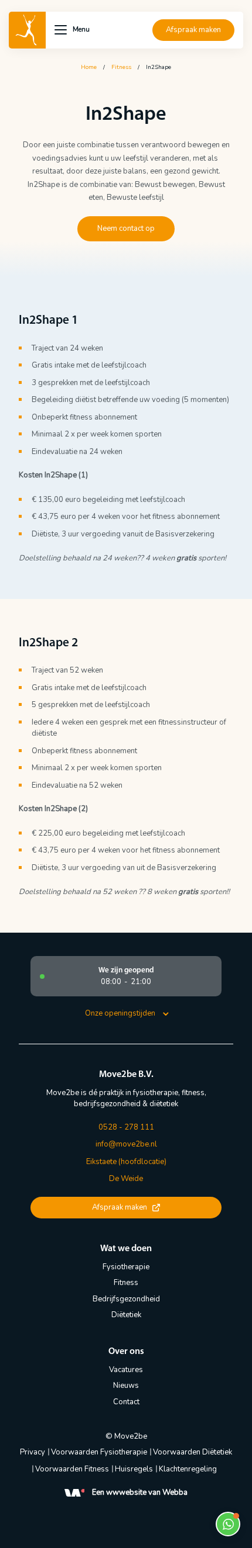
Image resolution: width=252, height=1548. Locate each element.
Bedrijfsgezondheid (126, 1299)
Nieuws (126, 1385)
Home (89, 67)
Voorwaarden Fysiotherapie (99, 1452)
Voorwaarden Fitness (72, 1469)
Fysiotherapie (126, 1267)
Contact (126, 1402)
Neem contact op (126, 228)
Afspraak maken (193, 30)
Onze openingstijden (120, 1013)
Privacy (32, 1452)
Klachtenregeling (188, 1469)
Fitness (121, 67)
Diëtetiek (126, 1315)
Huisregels (134, 1469)
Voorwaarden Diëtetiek (192, 1452)
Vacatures (126, 1370)
